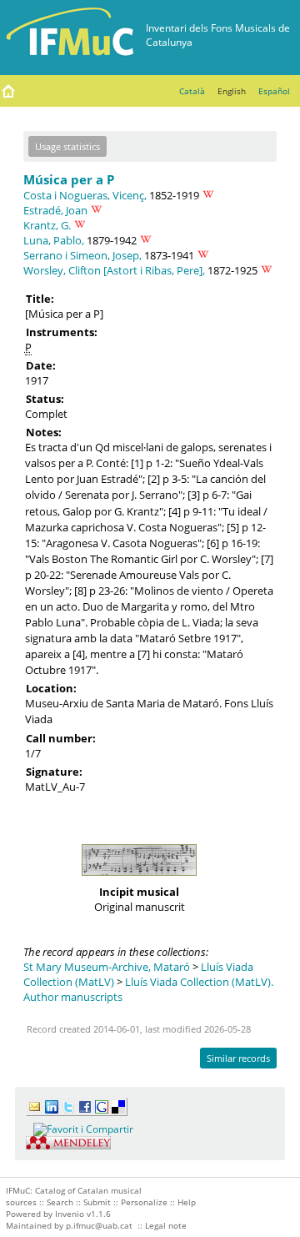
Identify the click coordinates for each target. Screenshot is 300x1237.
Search (60, 1202)
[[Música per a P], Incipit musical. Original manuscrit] (139, 880)
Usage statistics (67, 146)
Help (187, 1202)
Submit (97, 1202)
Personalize (144, 1202)
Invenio (69, 1213)
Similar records (238, 1058)
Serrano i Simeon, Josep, (82, 255)
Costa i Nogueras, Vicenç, (85, 195)
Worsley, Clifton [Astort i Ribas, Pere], (114, 270)
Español (274, 91)
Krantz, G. (47, 225)
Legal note (166, 1225)
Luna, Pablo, (53, 240)
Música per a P (68, 179)
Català (192, 91)
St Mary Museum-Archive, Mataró (106, 966)
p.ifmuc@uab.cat (99, 1225)
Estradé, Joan (55, 210)
